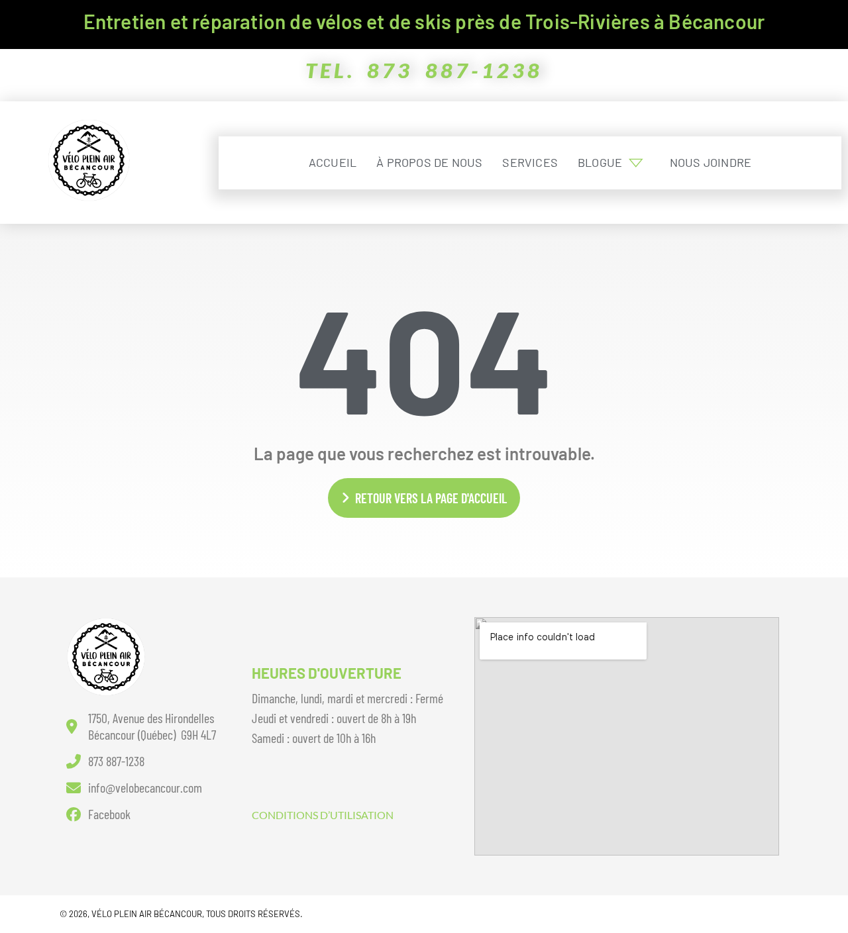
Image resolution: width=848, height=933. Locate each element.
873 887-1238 (455, 70)
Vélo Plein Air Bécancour (146, 913)
